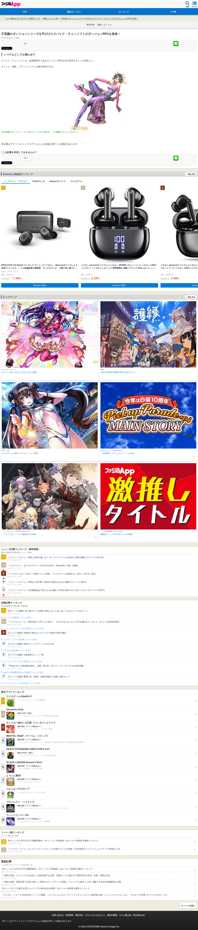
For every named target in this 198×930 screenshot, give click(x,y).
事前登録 (91, 24)
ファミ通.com (125, 914)
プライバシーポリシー (95, 914)
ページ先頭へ (189, 905)
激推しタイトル (104, 24)
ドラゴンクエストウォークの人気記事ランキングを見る (23, 628)
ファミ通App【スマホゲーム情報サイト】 (23, 18)
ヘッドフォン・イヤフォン (15, 181)
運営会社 (79, 914)
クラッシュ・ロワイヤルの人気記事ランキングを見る (22, 661)
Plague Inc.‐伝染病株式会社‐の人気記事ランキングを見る (23, 672)
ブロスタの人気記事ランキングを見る (17, 650)
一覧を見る (191, 174)
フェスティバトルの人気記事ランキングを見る (20, 639)
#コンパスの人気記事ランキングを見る (17, 617)
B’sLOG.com (139, 914)
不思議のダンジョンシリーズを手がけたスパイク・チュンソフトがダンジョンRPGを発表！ (99, 18)
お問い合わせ (57, 914)
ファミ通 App (11, 4)
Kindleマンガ (38, 181)
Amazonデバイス (58, 181)
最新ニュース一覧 (50, 18)
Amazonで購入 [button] (40, 285)
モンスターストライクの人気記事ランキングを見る (22, 683)
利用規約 (69, 914)
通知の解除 (112, 914)
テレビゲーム (76, 181)
